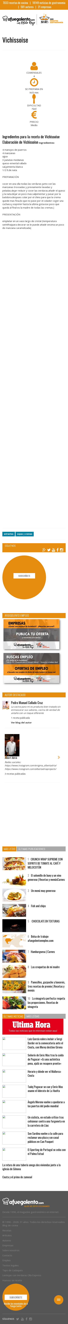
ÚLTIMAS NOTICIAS (13, 1016)
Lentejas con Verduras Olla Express (21, 1275)
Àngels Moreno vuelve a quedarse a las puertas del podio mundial (46, 1104)
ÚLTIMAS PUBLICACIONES (31, 849)
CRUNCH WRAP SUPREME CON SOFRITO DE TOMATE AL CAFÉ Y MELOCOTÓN (45, 863)
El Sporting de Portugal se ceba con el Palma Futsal (47, 1152)
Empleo (6, 1260)
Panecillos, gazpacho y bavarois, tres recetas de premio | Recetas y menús (46, 986)
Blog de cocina (10, 1225)
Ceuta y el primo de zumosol (17, 1177)
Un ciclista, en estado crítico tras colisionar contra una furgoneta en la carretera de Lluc (46, 1121)
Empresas (7, 1245)
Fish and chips (38, 906)
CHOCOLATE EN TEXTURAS (45, 921)
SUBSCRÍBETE (24, 575)
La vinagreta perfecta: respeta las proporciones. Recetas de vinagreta (46, 1002)
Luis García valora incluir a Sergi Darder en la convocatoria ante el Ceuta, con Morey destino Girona (45, 1043)
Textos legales (10, 1265)
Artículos (7, 1235)
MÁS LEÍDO (9, 849)
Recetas (6, 1230)
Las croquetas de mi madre (45, 967)
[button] (6, 755)
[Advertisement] (34, 382)
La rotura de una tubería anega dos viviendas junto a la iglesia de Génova (31, 1167)
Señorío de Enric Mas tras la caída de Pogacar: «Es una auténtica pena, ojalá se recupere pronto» (46, 1059)
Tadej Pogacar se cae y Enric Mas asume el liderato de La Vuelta (45, 1089)
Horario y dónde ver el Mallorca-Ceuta (45, 1073)
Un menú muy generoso (43, 891)
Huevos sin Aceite (12, 1280)
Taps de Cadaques (12, 1270)
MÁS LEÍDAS (32, 1016)
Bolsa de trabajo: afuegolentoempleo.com (40, 938)
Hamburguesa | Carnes (43, 952)
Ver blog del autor (21, 722)
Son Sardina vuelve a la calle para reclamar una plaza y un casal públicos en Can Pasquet (45, 1137)
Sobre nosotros (10, 1250)
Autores (6, 1240)
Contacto (7, 1255)
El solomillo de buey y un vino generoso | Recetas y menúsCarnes (46, 877)
